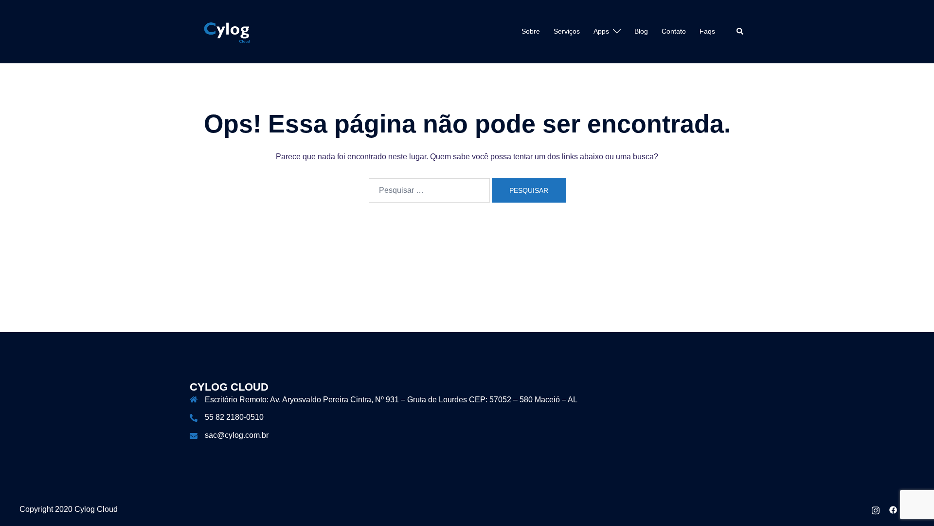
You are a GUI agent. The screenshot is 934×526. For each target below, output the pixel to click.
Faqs (707, 31)
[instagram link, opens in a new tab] (876, 509)
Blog (641, 31)
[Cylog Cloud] (228, 31)
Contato (674, 31)
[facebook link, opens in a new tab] (893, 509)
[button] (740, 32)
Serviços (567, 31)
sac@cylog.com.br (237, 435)
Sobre (530, 31)
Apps (601, 31)
